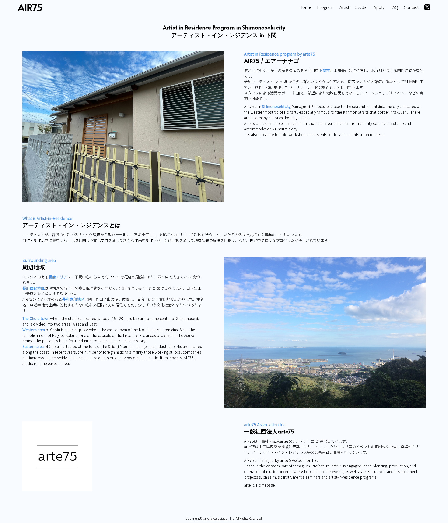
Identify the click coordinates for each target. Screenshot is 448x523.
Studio (361, 7)
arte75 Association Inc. (219, 518)
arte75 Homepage (259, 485)
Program (325, 7)
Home (305, 7)
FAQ (394, 7)
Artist (344, 7)
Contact (411, 7)
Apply (379, 7)
